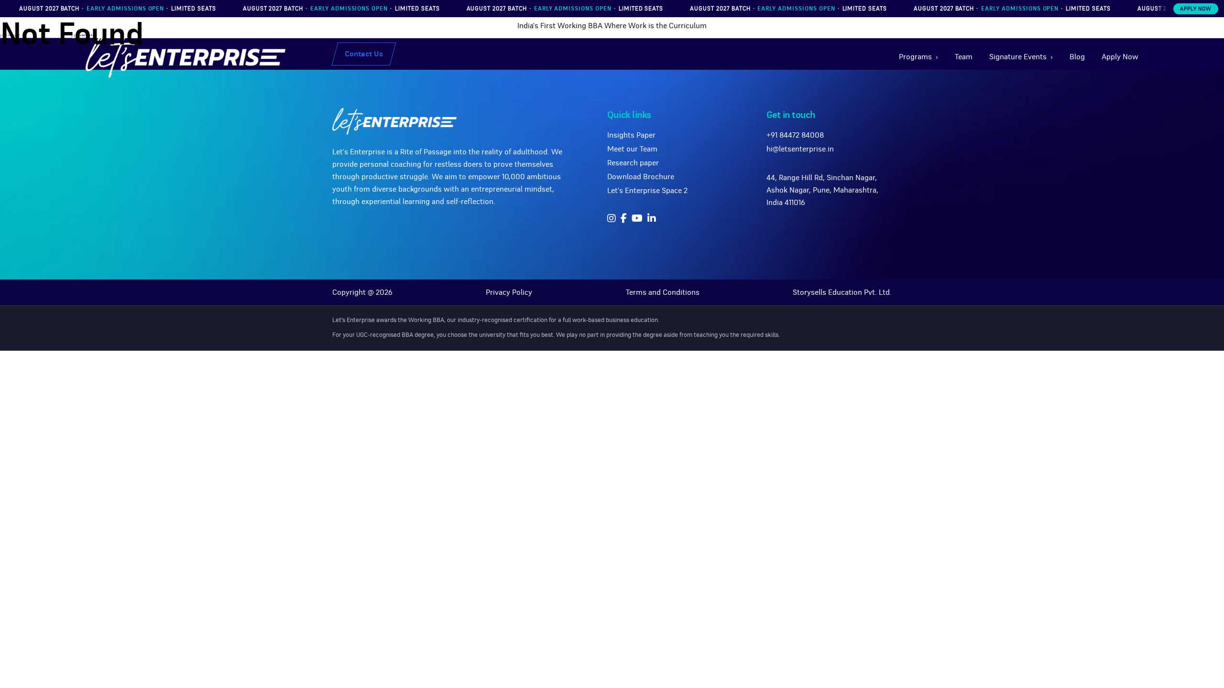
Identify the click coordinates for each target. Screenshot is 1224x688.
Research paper (633, 163)
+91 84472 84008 (795, 135)
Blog (1077, 57)
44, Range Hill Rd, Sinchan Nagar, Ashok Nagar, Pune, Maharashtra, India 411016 (822, 190)
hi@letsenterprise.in (800, 149)
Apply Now (1196, 8)
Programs (915, 57)
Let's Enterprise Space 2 (647, 190)
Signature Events (1018, 57)
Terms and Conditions (662, 292)
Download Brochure (640, 177)
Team (964, 57)
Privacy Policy (509, 292)
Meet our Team (632, 149)
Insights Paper (631, 135)
